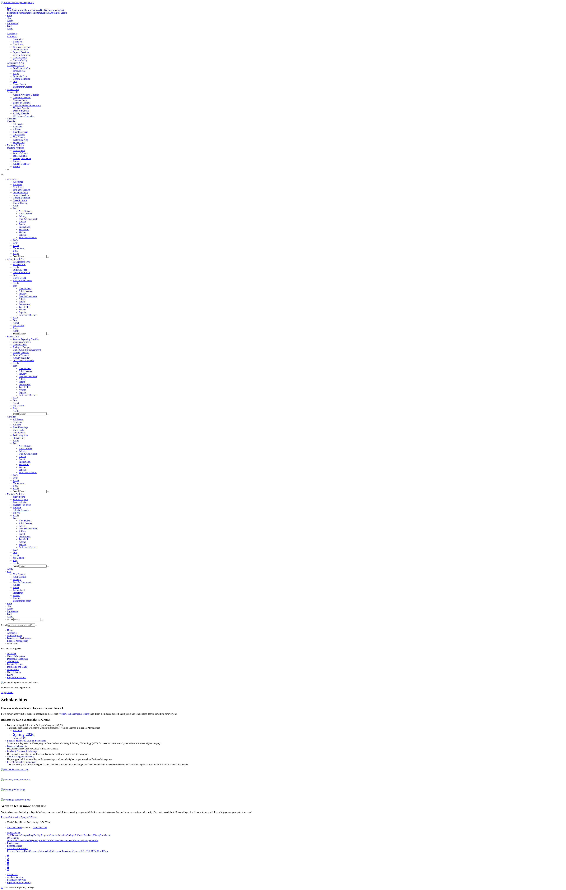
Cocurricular (19, 134)
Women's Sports (20, 153)
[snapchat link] (8, 869)
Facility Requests (41, 835)
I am (15, 208)
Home (10, 630)
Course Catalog (20, 60)
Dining (96, 835)
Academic (17, 126)
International (19, 13)
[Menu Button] (2, 174)
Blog (9, 26)
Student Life (13, 89)
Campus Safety (79, 851)
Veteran (38, 13)
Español (45, 13)
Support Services (21, 52)
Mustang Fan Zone (22, 158)
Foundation (105, 835)
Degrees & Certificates (17, 659)
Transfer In (30, 13)
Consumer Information (39, 851)
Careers (18, 846)
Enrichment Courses (22, 87)
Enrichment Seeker (58, 13)
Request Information (16, 677)
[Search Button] (8, 169)
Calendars (11, 118)
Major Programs (14, 635)
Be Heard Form (101, 851)
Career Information (16, 656)
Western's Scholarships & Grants (74, 714)
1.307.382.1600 (14, 827)
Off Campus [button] (13, 838)
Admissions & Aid (15, 63)
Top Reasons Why (21, 68)
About (10, 20)
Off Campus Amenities (23, 116)
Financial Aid (19, 71)
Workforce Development (61, 840)
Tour (9, 18)
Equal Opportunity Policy (19, 882)
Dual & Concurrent (49, 10)
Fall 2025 (17, 730)
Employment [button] (13, 843)
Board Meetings (20, 132)
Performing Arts (20, 140)
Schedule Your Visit (16, 879)
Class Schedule (20, 57)
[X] (8, 859)
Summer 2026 (19, 738)
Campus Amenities (22, 97)
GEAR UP (44, 840)
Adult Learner (25, 10)
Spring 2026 (23, 734)
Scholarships (13, 669)
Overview (11, 653)
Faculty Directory (15, 664)
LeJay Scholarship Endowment (21, 762)
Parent (10, 13)
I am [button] (9, 7)
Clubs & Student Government (27, 105)
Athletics (17, 129)
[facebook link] (8, 856)
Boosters (17, 161)
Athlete (61, 10)
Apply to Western (29, 817)
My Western (12, 23)
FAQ (9, 15)
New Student (13, 10)
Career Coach (19, 84)
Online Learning (20, 49)
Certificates (18, 44)
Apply (10, 28)
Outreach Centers (15, 840)
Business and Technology (19, 638)
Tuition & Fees (20, 76)
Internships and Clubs (17, 667)
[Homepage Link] (17, 2)
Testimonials (13, 661)
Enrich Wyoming (31, 840)
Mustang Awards (21, 108)
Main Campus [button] (13, 832)
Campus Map (27, 835)
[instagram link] (8, 864)
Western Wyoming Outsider (26, 94)
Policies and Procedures (61, 851)
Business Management (17, 641)
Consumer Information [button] (17, 848)
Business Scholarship (17, 746)
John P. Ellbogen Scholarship (20, 756)
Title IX (90, 851)
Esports (16, 166)
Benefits (11, 846)
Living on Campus (21, 102)
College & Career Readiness (80, 835)
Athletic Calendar (21, 164)
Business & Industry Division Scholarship (26, 740)
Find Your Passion (21, 47)
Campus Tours (20, 100)
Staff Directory (14, 835)
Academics (12, 33)
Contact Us (12, 874)
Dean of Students (21, 110)
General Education (21, 55)
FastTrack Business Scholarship (22, 751)
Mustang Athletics (15, 145)
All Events (18, 124)
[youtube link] (8, 861)
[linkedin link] (8, 867)
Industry (36, 10)
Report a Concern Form (18, 851)
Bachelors (17, 41)
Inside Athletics (20, 156)
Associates (18, 39)
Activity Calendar (21, 113)
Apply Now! (7, 692)
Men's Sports (19, 150)
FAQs (10, 675)
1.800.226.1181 (40, 827)
